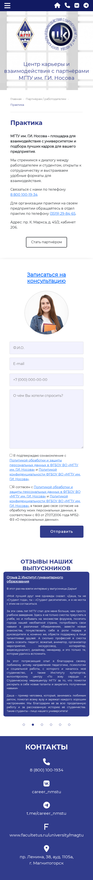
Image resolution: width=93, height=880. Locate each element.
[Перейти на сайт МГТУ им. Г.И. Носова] (25, 34)
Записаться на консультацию (46, 277)
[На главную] (57, 5)
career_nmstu (46, 791)
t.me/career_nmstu (46, 813)
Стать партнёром (46, 242)
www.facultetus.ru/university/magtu (47, 835)
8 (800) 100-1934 (46, 770)
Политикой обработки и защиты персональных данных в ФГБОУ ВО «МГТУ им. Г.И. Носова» (44, 465)
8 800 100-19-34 (24, 195)
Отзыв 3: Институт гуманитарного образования (35, 579)
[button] (24, 725)
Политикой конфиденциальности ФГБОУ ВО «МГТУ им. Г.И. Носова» (45, 474)
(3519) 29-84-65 (62, 214)
